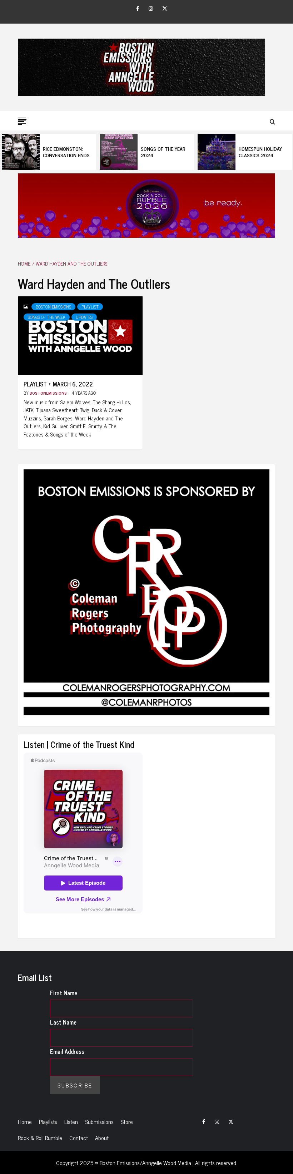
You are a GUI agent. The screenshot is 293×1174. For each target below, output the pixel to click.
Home (25, 1121)
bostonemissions (49, 392)
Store (127, 1121)
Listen (71, 1121)
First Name (63, 992)
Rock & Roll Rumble (40, 1137)
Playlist (90, 306)
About (102, 1137)
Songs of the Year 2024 (163, 151)
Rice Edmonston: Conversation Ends (66, 151)
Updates (84, 317)
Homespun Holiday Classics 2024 (260, 151)
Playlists (48, 1121)
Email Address (67, 1051)
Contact (78, 1137)
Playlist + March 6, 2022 (58, 384)
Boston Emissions (53, 306)
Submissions (99, 1121)
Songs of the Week (46, 317)
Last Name (63, 1022)
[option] (49, 152)
